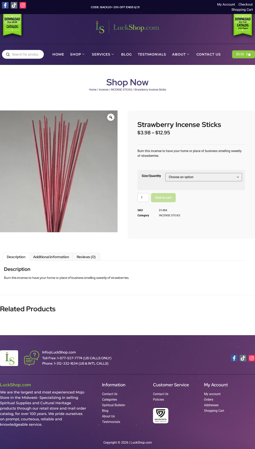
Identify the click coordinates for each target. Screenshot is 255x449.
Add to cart (163, 197)
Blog (126, 54)
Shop (75, 54)
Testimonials (152, 54)
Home (58, 54)
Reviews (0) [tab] (86, 257)
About (179, 54)
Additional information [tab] (51, 257)
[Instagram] (23, 5)
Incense (103, 89)
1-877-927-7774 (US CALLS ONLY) (84, 358)
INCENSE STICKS (121, 89)
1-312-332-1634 (66, 363)
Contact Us (208, 54)
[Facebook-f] (5, 5)
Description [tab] (16, 257)
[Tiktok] (14, 5)
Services (101, 54)
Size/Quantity (151, 176)
